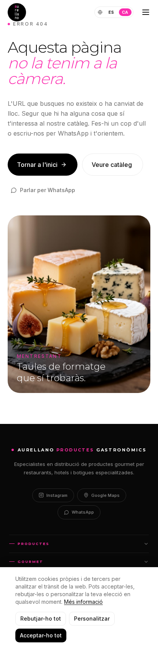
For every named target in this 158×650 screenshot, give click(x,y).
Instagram (56, 495)
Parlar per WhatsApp (47, 190)
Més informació (83, 601)
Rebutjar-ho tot (40, 618)
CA (125, 12)
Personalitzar (92, 618)
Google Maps (105, 495)
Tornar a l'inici (37, 164)
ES (111, 12)
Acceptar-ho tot (41, 635)
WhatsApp (83, 512)
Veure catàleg (112, 164)
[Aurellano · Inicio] (17, 12)
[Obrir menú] (145, 12)
